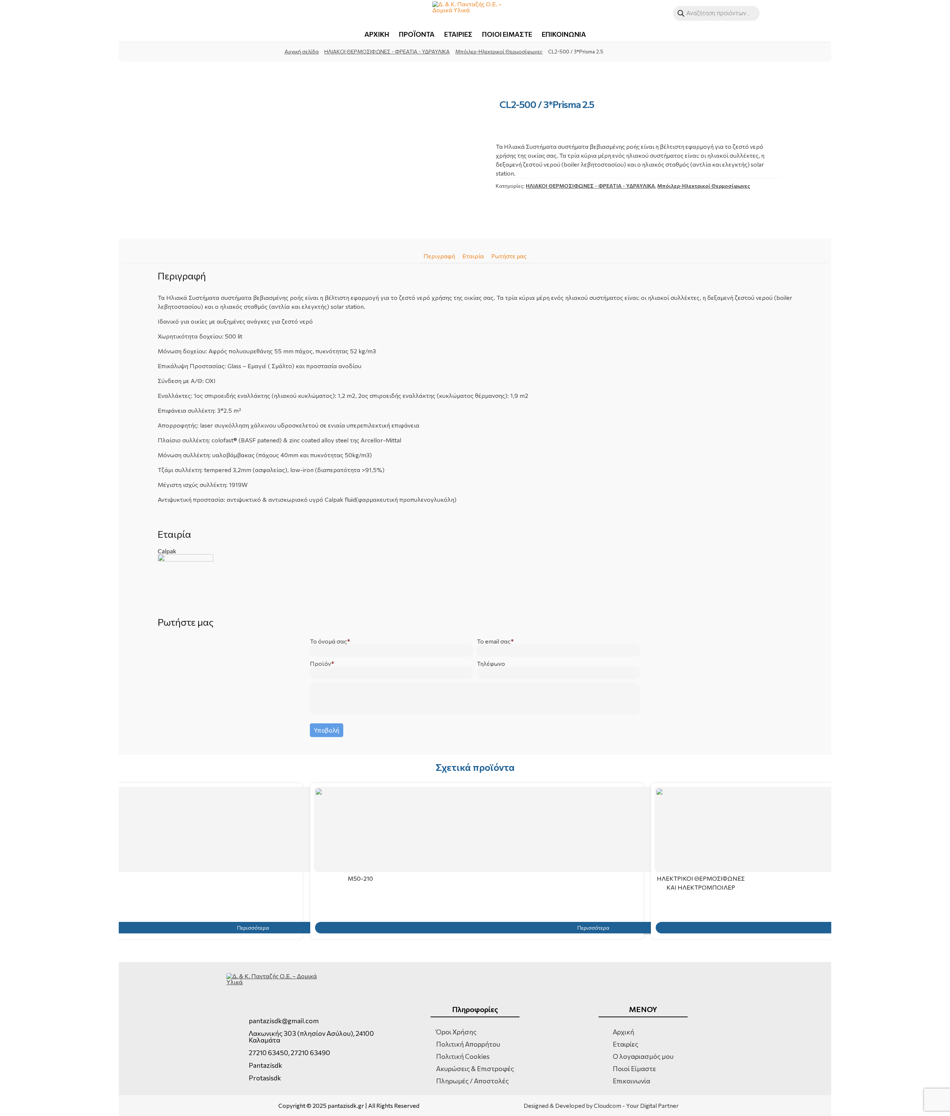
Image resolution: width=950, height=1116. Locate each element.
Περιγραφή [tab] (439, 255)
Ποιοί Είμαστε (634, 1068)
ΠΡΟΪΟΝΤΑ (417, 34)
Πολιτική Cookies (462, 1056)
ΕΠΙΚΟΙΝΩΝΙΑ (564, 34)
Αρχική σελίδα (302, 51)
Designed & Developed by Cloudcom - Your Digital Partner (601, 1106)
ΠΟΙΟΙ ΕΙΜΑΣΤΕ (507, 34)
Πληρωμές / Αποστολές (472, 1081)
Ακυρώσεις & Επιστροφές (475, 1068)
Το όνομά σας (328, 641)
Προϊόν (320, 664)
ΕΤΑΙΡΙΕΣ (458, 34)
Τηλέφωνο (491, 664)
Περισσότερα (593, 927)
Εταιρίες (625, 1044)
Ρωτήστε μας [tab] (509, 255)
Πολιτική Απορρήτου (468, 1044)
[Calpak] (475, 582)
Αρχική (623, 1032)
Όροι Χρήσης (456, 1032)
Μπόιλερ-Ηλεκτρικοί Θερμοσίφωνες (499, 51)
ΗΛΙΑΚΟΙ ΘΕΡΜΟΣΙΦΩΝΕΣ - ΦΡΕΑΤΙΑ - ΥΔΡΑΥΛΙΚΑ (387, 51)
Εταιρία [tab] (473, 255)
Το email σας (494, 641)
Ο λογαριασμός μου (643, 1056)
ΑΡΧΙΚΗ (376, 34)
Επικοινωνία (631, 1081)
